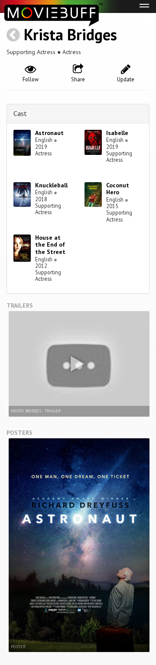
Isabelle (117, 133)
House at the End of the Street (50, 245)
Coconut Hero (117, 188)
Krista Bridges (70, 34)
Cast (20, 113)
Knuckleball (51, 185)
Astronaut (49, 133)
